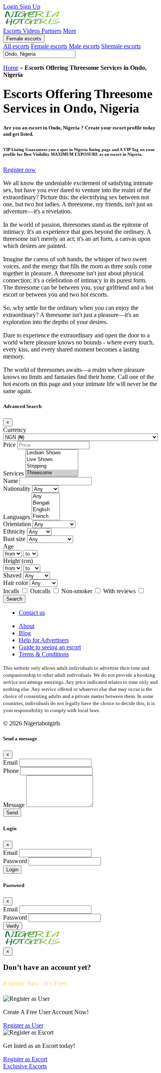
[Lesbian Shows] (52, 453)
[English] (45, 509)
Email (10, 762)
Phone (11, 770)
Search (14, 599)
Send (12, 813)
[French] (45, 516)
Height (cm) (18, 560)
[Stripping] (52, 466)
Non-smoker (77, 591)
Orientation (17, 524)
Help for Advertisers (44, 640)
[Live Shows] (52, 459)
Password (15, 861)
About (26, 626)
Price (9, 444)
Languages (16, 517)
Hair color (15, 582)
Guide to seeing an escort (50, 647)
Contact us (32, 612)
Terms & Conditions (44, 654)
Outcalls (41, 591)
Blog (25, 633)
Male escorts (84, 46)
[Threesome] (52, 473)
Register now (19, 169)
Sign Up (30, 6)
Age (8, 546)
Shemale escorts (121, 46)
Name (10, 480)
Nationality (16, 488)
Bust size (14, 539)
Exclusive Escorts (25, 1066)
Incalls (12, 591)
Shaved (12, 575)
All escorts (16, 46)
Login (11, 6)
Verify (12, 926)
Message (14, 805)
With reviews (120, 591)
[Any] (45, 496)
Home (10, 67)
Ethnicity (14, 531)
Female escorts (23, 39)
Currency (14, 429)
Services (13, 473)
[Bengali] (45, 503)
